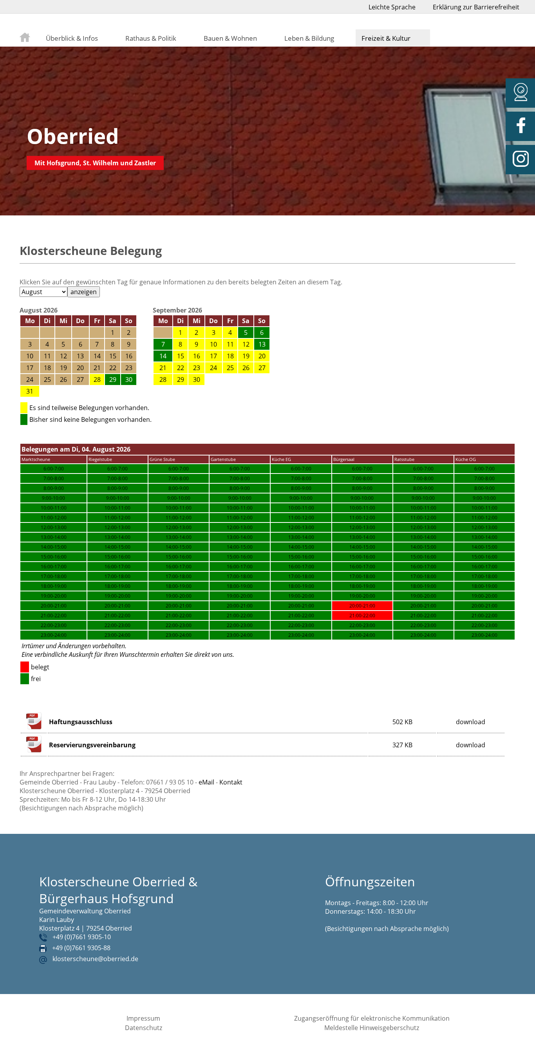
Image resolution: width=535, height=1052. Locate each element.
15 (180, 356)
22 (180, 367)
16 (196, 356)
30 (196, 379)
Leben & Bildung (309, 38)
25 (230, 367)
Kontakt (230, 782)
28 (97, 379)
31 (29, 391)
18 (230, 356)
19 (245, 356)
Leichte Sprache (392, 7)
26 (245, 367)
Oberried (73, 135)
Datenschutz (143, 1027)
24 (213, 367)
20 (262, 356)
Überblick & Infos (72, 38)
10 (213, 344)
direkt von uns (213, 654)
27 (262, 367)
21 (162, 367)
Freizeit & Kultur (385, 38)
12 (245, 344)
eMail (206, 782)
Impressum (143, 1018)
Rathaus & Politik (150, 38)
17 (213, 356)
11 (230, 344)
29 (180, 379)
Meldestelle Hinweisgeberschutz (371, 1027)
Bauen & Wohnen (230, 38)
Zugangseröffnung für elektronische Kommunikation (372, 1018)
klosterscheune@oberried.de (95, 958)
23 (196, 367)
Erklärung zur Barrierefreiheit (476, 7)
